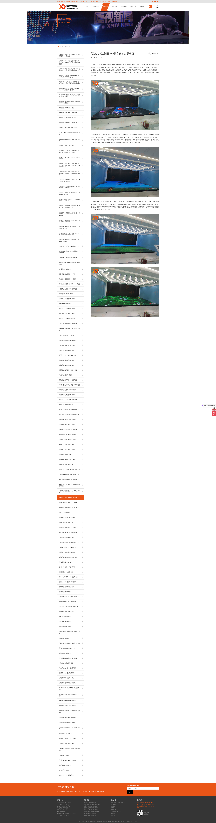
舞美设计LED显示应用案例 (91, 809)
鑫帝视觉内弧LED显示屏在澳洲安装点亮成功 (69, 711)
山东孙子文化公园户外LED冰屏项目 (68, 323)
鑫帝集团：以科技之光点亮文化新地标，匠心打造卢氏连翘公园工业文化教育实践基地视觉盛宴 (69, 165)
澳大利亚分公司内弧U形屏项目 (67, 318)
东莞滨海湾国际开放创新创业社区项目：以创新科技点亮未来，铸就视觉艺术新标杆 (69, 173)
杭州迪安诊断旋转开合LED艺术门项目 (69, 507)
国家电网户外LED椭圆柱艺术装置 (67, 439)
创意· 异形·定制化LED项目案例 (92, 804)
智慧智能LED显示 (115, 804)
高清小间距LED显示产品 (63, 806)
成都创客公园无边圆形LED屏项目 (67, 279)
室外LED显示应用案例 (90, 815)
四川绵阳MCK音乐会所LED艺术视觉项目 (69, 474)
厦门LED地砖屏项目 (64, 770)
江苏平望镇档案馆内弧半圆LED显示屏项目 (69, 728)
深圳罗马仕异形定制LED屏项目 (67, 299)
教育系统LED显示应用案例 (91, 808)
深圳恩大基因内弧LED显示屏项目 (67, 738)
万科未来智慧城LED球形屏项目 (67, 567)
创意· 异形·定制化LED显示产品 (65, 802)
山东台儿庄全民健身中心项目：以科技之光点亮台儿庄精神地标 (69, 180)
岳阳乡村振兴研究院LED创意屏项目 (68, 380)
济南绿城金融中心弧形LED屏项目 (67, 582)
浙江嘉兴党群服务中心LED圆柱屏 (67, 547)
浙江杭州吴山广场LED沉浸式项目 (67, 668)
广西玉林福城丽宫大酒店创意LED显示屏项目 (69, 749)
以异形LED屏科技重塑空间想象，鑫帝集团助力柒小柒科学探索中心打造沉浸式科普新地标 (69, 213)
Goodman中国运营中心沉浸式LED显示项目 (69, 133)
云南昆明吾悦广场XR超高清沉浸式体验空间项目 (69, 263)
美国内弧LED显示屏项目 (65, 765)
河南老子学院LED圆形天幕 (66, 522)
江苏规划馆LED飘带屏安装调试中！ (68, 701)
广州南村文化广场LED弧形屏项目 (67, 706)
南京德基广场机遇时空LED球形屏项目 (69, 246)
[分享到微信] (152, 1)
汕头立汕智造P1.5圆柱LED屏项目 (67, 355)
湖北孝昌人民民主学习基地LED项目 (68, 370)
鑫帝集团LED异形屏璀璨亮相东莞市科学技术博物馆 (69, 251)
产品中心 (96, 6)
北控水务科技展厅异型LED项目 (67, 552)
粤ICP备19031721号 (118, 821)
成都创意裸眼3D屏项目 (65, 454)
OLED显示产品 (61, 811)
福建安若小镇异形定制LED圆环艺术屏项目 (69, 140)
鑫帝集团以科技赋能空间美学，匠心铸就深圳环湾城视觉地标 (69, 102)
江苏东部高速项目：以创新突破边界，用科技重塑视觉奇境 (69, 193)
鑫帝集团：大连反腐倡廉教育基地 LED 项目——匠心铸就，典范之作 (69, 206)
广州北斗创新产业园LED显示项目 (67, 118)
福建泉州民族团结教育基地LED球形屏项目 (69, 329)
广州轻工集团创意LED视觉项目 (67, 335)
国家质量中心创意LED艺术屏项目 (67, 459)
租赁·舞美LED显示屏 (62, 808)
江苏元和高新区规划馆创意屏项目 (67, 717)
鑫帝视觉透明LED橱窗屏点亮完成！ (68, 683)
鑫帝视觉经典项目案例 (90, 802)
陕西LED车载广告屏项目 (65, 616)
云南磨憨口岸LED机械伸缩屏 (66, 108)
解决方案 (114, 6)
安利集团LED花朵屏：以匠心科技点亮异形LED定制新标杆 (69, 95)
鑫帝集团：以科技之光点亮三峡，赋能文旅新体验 (69, 158)
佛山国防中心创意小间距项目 (66, 673)
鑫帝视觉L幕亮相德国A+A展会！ (67, 678)
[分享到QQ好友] (155, 1)
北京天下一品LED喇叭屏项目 (66, 444)
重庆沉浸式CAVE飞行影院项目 (67, 648)
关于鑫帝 (124, 6)
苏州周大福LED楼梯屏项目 (66, 405)
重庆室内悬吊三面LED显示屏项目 (67, 760)
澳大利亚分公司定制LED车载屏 (67, 309)
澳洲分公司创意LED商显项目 (66, 464)
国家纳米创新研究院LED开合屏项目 (68, 429)
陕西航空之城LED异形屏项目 (66, 360)
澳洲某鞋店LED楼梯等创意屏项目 (67, 517)
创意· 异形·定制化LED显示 (118, 802)
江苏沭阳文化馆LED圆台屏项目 (67, 424)
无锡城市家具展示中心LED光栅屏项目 (69, 597)
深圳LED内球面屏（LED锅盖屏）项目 (69, 577)
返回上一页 (155, 53)
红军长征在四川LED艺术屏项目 (67, 449)
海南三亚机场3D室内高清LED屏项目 (68, 606)
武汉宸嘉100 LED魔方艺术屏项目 (67, 434)
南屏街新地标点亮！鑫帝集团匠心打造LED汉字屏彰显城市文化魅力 (69, 233)
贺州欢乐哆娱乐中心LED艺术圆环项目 (69, 479)
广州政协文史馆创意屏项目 (66, 663)
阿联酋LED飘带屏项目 (64, 512)
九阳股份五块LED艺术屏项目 (66, 145)
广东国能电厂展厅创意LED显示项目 (68, 257)
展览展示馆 (113, 809)
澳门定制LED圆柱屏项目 (65, 269)
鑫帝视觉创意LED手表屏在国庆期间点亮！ (69, 695)
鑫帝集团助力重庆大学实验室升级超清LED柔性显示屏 (69, 240)
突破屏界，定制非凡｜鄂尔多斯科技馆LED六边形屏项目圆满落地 (69, 76)
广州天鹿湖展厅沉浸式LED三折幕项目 (69, 542)
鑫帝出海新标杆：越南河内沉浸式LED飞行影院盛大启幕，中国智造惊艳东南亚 (69, 69)
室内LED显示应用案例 (90, 813)
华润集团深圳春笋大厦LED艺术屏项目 (69, 409)
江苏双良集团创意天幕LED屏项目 (67, 722)
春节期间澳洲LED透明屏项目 (66, 587)
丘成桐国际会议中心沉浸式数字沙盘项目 (69, 643)
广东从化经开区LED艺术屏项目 (67, 313)
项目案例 (105, 6)
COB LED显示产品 (62, 809)
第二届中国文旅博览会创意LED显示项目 (69, 385)
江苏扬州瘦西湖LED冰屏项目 (66, 365)
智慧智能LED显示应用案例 (91, 806)
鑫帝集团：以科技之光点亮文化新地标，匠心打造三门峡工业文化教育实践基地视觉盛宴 (69, 62)
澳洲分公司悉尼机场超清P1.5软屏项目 (69, 414)
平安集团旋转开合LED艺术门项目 (67, 390)
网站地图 (110, 821)
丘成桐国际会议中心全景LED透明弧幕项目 (69, 632)
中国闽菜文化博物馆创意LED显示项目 (69, 122)
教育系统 (113, 806)
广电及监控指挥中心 (116, 811)
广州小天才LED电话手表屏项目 (67, 345)
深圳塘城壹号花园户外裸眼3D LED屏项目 (69, 284)
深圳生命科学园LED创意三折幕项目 (68, 502)
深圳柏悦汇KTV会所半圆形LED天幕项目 (69, 469)
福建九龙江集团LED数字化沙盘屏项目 (69, 497)
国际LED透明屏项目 (64, 638)
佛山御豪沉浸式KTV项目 (65, 592)
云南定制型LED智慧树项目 (66, 572)
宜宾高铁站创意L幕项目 (65, 626)
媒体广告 (113, 815)
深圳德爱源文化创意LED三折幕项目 (68, 658)
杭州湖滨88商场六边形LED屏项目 (67, 601)
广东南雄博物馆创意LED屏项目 (67, 395)
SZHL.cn (134, 821)
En (150, 6)
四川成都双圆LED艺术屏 (65, 562)
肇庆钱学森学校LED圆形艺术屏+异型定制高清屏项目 (69, 485)
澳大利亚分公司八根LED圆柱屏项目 (68, 400)
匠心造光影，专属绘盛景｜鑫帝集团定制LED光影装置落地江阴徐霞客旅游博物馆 (69, 82)
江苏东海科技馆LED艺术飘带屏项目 (68, 113)
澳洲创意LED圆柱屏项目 (65, 653)
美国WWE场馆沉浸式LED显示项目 (68, 127)
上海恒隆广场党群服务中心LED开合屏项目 (69, 491)
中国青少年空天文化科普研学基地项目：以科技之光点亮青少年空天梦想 (69, 151)
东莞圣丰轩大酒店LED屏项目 (66, 350)
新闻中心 (133, 6)
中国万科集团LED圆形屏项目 (66, 611)
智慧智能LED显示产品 (63, 804)
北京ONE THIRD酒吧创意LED (67, 775)
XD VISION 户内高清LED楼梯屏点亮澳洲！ (69, 688)
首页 (86, 6)
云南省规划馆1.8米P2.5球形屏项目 (68, 557)
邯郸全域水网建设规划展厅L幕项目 (68, 527)
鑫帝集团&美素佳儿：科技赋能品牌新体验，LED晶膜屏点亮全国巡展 (69, 89)
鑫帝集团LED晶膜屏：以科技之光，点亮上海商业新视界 (69, 227)
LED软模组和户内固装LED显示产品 (66, 813)
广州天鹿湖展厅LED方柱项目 (66, 537)
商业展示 (113, 813)
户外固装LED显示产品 (63, 815)
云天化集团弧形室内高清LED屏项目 (68, 532)
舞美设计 (113, 808)
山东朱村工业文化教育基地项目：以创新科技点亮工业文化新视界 (69, 187)
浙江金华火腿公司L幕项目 (65, 375)
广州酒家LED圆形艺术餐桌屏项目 (67, 419)
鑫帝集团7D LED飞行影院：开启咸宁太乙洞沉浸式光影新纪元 (69, 200)
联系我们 (142, 6)
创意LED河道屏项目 (64, 755)
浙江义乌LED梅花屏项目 (65, 304)
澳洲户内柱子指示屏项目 (65, 733)
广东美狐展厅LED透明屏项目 (66, 743)
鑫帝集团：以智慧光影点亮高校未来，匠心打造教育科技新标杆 (69, 220)
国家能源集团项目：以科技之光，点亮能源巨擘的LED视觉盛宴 (69, 55)
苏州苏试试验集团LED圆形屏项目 (67, 340)
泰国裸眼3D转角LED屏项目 (66, 294)
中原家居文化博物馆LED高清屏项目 (68, 289)
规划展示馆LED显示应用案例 (91, 811)
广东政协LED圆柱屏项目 (65, 621)
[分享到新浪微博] (158, 1)
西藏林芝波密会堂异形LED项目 (67, 274)
